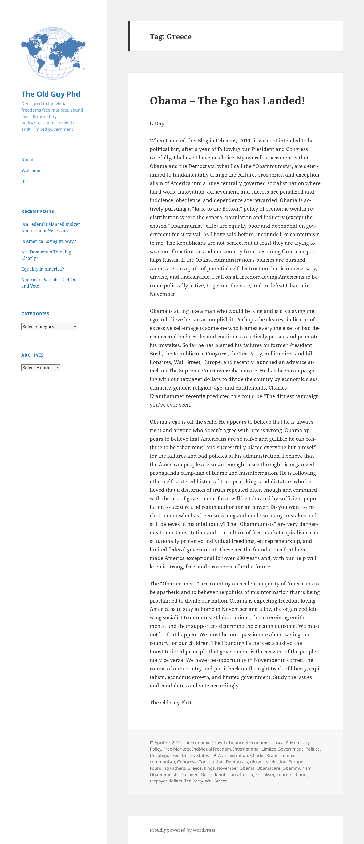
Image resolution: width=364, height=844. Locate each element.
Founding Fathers (167, 768)
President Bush (196, 774)
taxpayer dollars (166, 781)
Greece (194, 768)
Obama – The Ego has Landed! (227, 100)
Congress (186, 762)
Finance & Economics (250, 742)
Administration (233, 755)
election (278, 762)
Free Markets (176, 749)
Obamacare (268, 768)
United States (195, 755)
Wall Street (216, 781)
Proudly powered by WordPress (182, 830)
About (27, 159)
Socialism (264, 774)
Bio (24, 181)
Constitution (211, 762)
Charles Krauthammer (272, 755)
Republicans (225, 774)
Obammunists (164, 774)
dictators (259, 762)
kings (209, 768)
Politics (312, 749)
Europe (296, 762)
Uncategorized (165, 755)
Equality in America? (42, 269)
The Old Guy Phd (50, 94)
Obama (247, 768)
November (227, 768)
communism (162, 762)
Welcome (30, 170)
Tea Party (193, 781)
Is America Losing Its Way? (48, 241)
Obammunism (297, 768)
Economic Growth (209, 742)
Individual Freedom (211, 749)
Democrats (237, 762)
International (246, 749)
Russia (246, 774)
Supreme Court (291, 774)
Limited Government (282, 749)
